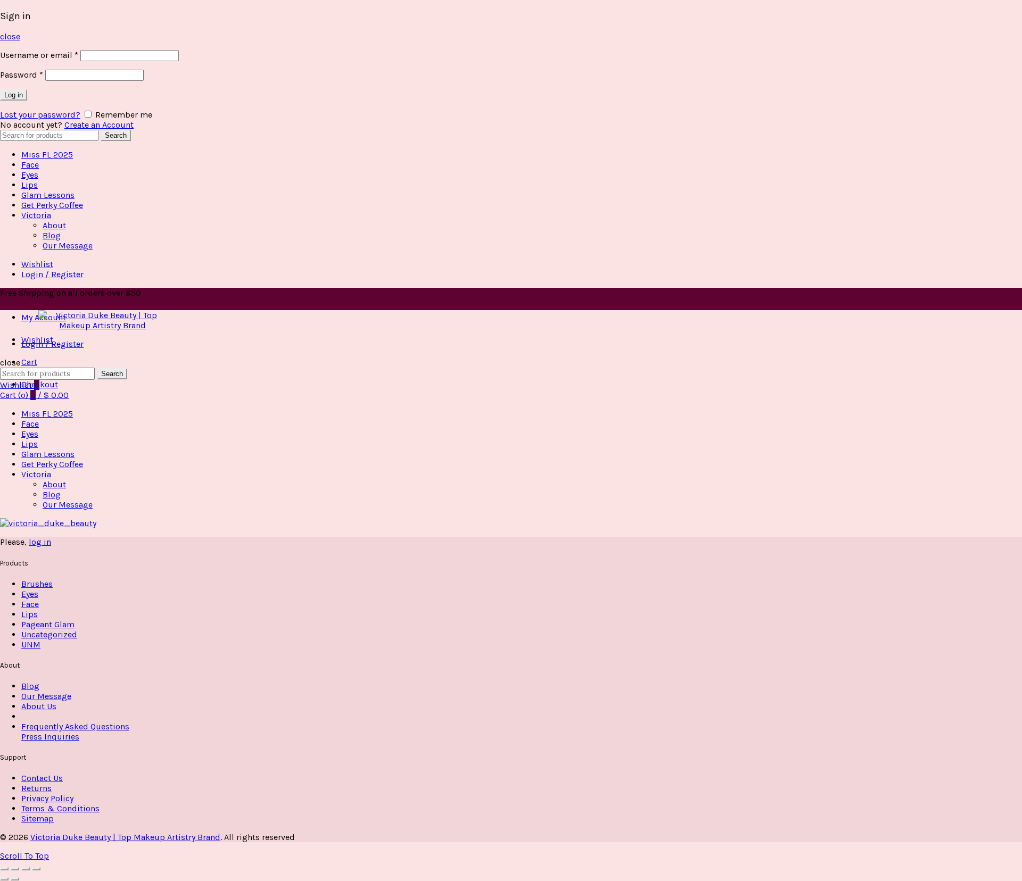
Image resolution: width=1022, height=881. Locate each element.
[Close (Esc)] (4, 868)
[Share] (15, 868)
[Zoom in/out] (36, 868)
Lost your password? (40, 115)
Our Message (68, 245)
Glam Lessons (48, 195)
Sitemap (37, 818)
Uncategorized (49, 634)
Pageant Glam (48, 624)
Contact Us (42, 778)
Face (30, 165)
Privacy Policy (47, 798)
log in (40, 542)
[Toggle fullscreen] (25, 868)
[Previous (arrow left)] (4, 878)
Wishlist (37, 264)
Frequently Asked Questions (75, 726)
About (54, 225)
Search (116, 135)
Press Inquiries (50, 737)
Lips (29, 185)
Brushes (37, 584)
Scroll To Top (24, 856)
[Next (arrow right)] (15, 878)
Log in (13, 95)
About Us (38, 706)
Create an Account (99, 125)
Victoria (36, 215)
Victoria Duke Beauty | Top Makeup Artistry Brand (125, 837)
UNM (30, 644)
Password (21, 75)
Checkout (39, 384)
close (10, 36)
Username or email (39, 55)
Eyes (29, 175)
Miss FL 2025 (47, 154)
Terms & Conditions (60, 808)
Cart (29, 362)
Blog (52, 235)
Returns (36, 788)
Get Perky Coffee (52, 205)
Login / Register (52, 274)
